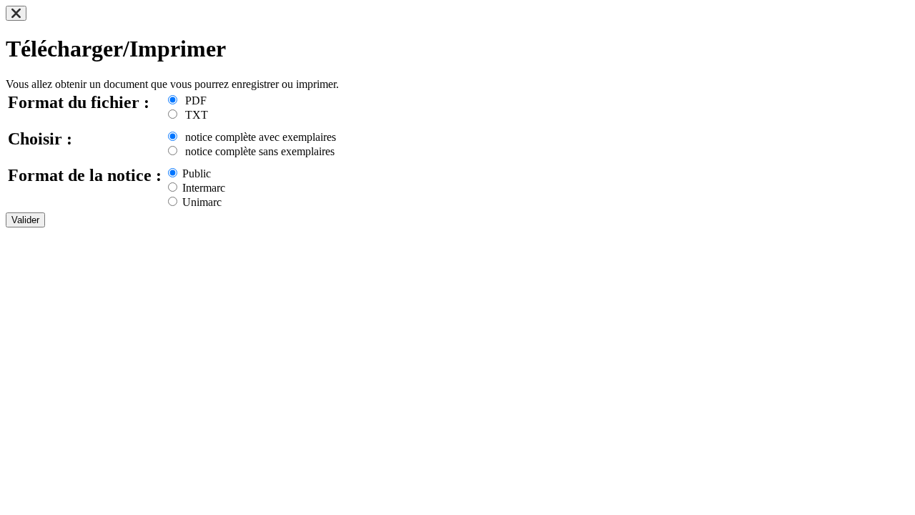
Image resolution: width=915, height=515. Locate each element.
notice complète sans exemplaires (257, 151)
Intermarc (202, 188)
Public (195, 173)
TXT (193, 115)
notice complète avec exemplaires (257, 137)
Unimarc (200, 202)
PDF (193, 100)
